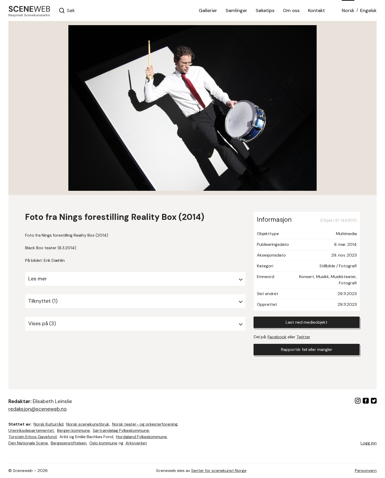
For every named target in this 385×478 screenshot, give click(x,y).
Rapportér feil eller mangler (306, 349)
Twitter (303, 337)
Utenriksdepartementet (31, 430)
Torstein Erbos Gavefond (32, 436)
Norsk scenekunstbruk (87, 424)
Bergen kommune (73, 430)
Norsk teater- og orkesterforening (145, 424)
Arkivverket (136, 443)
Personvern (366, 470)
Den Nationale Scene (28, 443)
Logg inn (369, 443)
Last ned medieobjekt (306, 322)
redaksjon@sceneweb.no (37, 409)
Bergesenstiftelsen (68, 443)
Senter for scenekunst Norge (218, 470)
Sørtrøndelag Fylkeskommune (121, 430)
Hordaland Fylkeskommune (141, 436)
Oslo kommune (103, 443)
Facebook (277, 337)
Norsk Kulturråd (48, 424)
